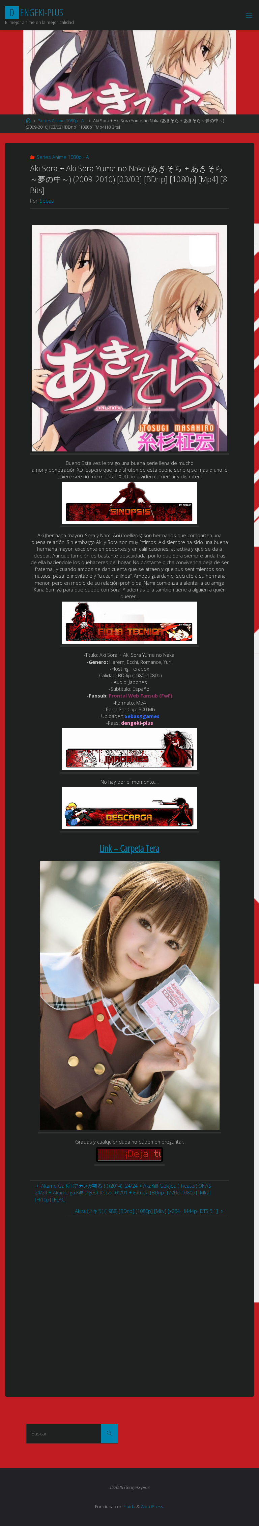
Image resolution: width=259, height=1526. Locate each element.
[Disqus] (129, 1301)
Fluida (128, 1506)
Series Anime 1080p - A (61, 120)
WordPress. (152, 1506)
